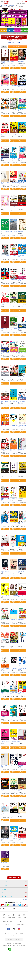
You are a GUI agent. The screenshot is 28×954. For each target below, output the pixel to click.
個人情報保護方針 (17, 943)
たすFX (2, 279)
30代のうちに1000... (12, 450)
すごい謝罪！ (21, 498)
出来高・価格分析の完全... (22, 86)
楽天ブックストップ (9, 933)
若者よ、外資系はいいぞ (5, 572)
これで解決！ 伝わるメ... (14, 620)
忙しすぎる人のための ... (5, 256)
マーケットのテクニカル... (5, 426)
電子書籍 (5, 5)
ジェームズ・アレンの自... (14, 110)
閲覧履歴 (13, 917)
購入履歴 (19, 917)
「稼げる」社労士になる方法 (5, 450)
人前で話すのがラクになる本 (5, 742)
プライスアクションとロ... (14, 790)
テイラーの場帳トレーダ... (22, 839)
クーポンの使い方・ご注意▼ (14, 42)
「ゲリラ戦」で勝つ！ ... (13, 669)
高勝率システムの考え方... (14, 814)
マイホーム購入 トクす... (22, 256)
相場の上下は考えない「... (22, 329)
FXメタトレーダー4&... (13, 377)
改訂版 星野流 (4, 328)
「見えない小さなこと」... (5, 305)
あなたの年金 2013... (21, 620)
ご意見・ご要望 (20, 924)
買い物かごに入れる (5, 68)
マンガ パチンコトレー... (4, 110)
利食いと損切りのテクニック (22, 572)
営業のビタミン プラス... (22, 814)
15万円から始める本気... (13, 256)
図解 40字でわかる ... (13, 547)
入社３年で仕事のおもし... (14, 183)
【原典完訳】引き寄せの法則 (5, 62)
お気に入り (9, 917)
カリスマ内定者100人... (5, 523)
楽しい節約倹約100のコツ (13, 499)
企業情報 (9, 943)
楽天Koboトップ (19, 933)
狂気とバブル (21, 206)
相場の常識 (12, 61)
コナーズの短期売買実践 (22, 305)
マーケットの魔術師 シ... (5, 232)
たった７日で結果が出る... (14, 329)
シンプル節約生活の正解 (5, 814)
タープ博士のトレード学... (5, 790)
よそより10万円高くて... (22, 426)
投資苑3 (20, 741)
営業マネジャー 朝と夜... (14, 159)
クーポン (24, 917)
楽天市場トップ (14, 935)
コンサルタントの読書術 (5, 183)
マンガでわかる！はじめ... (22, 693)
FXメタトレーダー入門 (13, 644)
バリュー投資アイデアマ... (14, 207)
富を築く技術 (12, 474)
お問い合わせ (7, 924)
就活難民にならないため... (22, 644)
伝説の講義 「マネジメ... (5, 693)
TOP (1, 5)
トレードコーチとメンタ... (5, 474)
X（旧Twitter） (14, 929)
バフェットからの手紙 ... (5, 839)
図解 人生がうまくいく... (5, 547)
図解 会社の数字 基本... (13, 839)
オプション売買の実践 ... (14, 523)
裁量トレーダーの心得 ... (14, 305)
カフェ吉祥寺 (21, 231)
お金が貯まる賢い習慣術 (22, 474)
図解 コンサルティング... (4, 159)
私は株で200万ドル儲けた (5, 499)
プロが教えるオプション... (22, 790)
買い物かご (4, 917)
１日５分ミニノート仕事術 (14, 693)
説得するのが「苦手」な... (13, 402)
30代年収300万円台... (4, 644)
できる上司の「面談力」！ (22, 669)
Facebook (8, 929)
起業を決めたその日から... (5, 135)
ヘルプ (20, 921)
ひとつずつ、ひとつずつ (22, 353)
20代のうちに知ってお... (13, 232)
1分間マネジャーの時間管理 (13, 572)
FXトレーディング (22, 134)
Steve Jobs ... (21, 61)
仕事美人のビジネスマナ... (5, 207)
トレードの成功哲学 (14, 595)
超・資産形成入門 (4, 619)
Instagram (19, 929)
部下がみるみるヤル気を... (14, 426)
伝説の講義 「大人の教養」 (22, 766)
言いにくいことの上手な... (5, 669)
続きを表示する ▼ (14, 877)
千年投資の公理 (4, 862)
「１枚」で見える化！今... (21, 280)
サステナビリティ (21, 945)
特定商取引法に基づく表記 (9, 945)
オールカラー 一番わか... (22, 547)
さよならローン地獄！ (21, 159)
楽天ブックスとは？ (7, 921)
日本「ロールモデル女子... (22, 523)
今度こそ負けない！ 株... (14, 135)
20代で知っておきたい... (4, 717)
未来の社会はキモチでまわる (14, 717)
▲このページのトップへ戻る (21, 899)
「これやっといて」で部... (5, 596)
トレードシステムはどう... (5, 377)
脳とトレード (21, 376)
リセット (4, 46)
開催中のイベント (12, 5)
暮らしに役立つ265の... (5, 86)
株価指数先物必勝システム (14, 280)
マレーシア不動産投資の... (5, 353)
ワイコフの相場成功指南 (22, 402)
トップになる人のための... (22, 717)
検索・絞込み (16, 46)
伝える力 (11, 765)
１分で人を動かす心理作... (14, 742)
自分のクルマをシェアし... (22, 183)
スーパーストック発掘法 (22, 596)
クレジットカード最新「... (14, 86)
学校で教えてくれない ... (22, 450)
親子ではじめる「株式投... (5, 766)
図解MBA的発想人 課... (4, 402)
